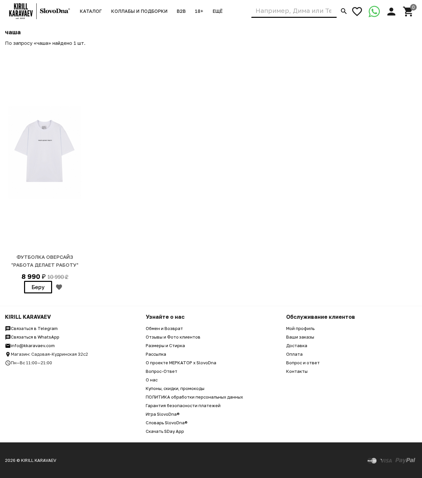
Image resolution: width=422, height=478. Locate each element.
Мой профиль (300, 328)
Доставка (296, 345)
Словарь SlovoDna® (167, 422)
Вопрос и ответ (303, 362)
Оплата (294, 354)
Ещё (218, 11)
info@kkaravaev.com (33, 345)
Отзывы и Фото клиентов (173, 337)
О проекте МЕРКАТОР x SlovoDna (181, 362)
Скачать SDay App (165, 431)
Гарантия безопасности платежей (183, 405)
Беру (38, 287)
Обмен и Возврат (164, 328)
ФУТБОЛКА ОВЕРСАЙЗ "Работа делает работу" (44, 261)
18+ (199, 11)
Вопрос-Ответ (161, 371)
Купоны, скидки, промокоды (175, 388)
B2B (181, 11)
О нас (152, 379)
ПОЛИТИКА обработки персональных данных (194, 397)
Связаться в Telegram (34, 328)
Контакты (297, 371)
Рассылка (156, 354)
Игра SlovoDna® (163, 414)
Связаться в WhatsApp (35, 337)
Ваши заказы (300, 337)
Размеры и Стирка (165, 345)
